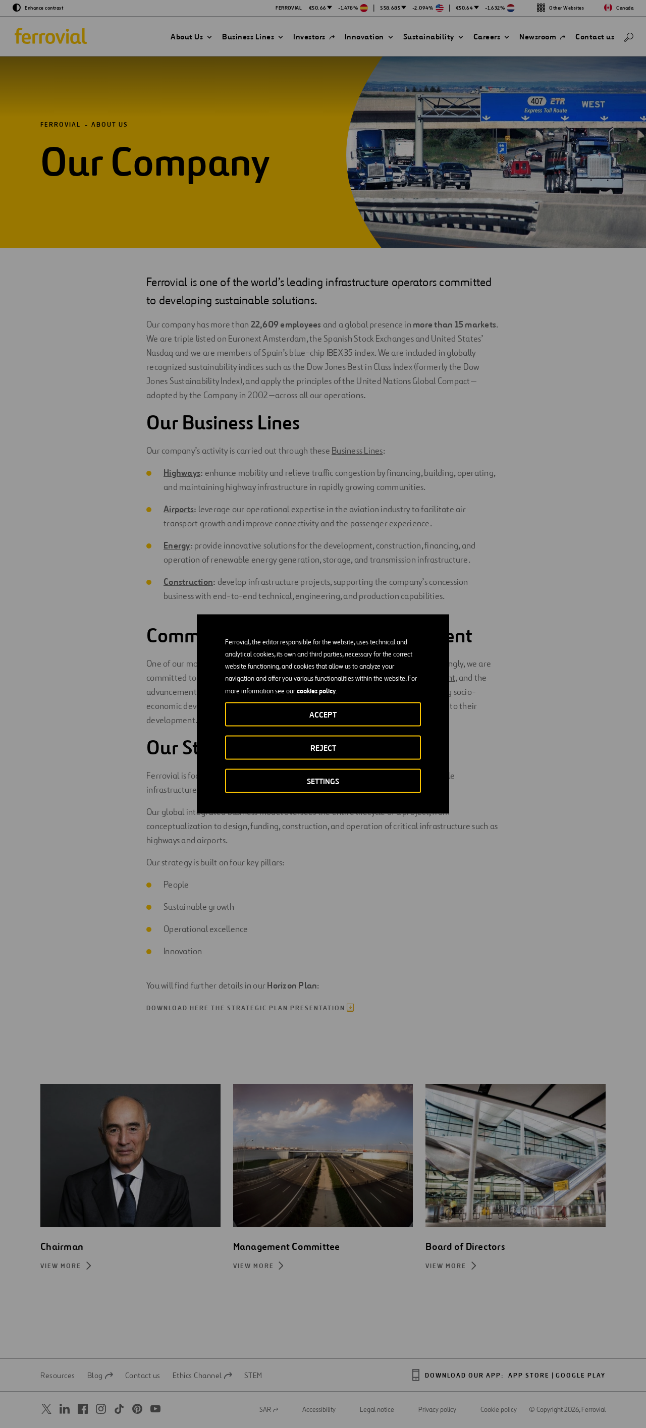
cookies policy (316, 690)
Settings (323, 781)
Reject (323, 748)
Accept (323, 714)
